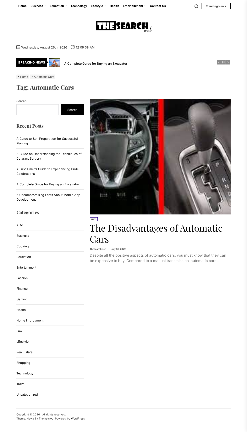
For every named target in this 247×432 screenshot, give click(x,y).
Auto (93, 219)
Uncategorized (27, 394)
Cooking (22, 246)
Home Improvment (29, 320)
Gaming (22, 299)
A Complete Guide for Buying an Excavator (47, 184)
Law (19, 331)
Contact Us (158, 6)
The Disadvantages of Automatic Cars (156, 233)
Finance (22, 289)
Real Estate (24, 352)
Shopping (23, 363)
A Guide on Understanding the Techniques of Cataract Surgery (49, 156)
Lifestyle (97, 6)
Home (22, 6)
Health (114, 6)
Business (36, 6)
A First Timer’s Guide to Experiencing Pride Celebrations (47, 171)
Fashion (22, 278)
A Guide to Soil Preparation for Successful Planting (47, 141)
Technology (79, 6)
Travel (20, 384)
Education (57, 6)
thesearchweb (98, 249)
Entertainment (133, 6)
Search (21, 101)
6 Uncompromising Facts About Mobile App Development (48, 197)
